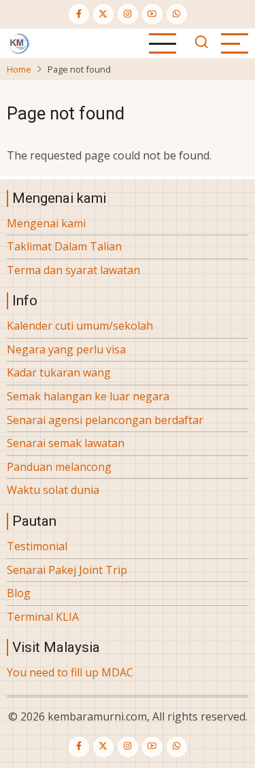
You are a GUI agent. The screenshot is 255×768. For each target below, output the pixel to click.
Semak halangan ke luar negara (88, 396)
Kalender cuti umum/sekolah (80, 325)
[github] (177, 14)
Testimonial (37, 546)
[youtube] (152, 14)
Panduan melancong (59, 466)
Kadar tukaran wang (59, 372)
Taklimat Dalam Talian (64, 246)
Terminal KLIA (43, 616)
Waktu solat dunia (53, 489)
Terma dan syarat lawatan (73, 270)
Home (19, 69)
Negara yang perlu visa (66, 349)
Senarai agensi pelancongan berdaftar (105, 419)
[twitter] (103, 14)
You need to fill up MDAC (70, 672)
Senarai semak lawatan (65, 443)
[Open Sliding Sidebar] (234, 43)
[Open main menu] (162, 43)
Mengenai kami (46, 223)
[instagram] (128, 14)
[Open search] (201, 43)
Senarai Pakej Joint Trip (67, 569)
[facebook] (79, 14)
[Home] (18, 42)
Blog (19, 592)
